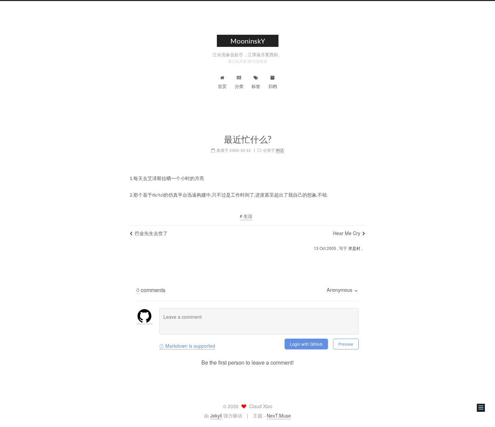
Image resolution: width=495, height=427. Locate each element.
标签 (256, 86)
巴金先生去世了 (151, 233)
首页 (222, 86)
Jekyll (216, 415)
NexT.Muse (279, 415)
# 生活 (246, 216)
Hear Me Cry (346, 233)
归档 (272, 86)
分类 (239, 86)
